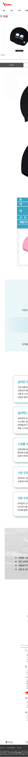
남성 (4, 10)
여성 (11, 10)
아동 (19, 10)
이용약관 (19, 747)
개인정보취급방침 (11, 747)
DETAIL (12, 65)
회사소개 (2, 747)
